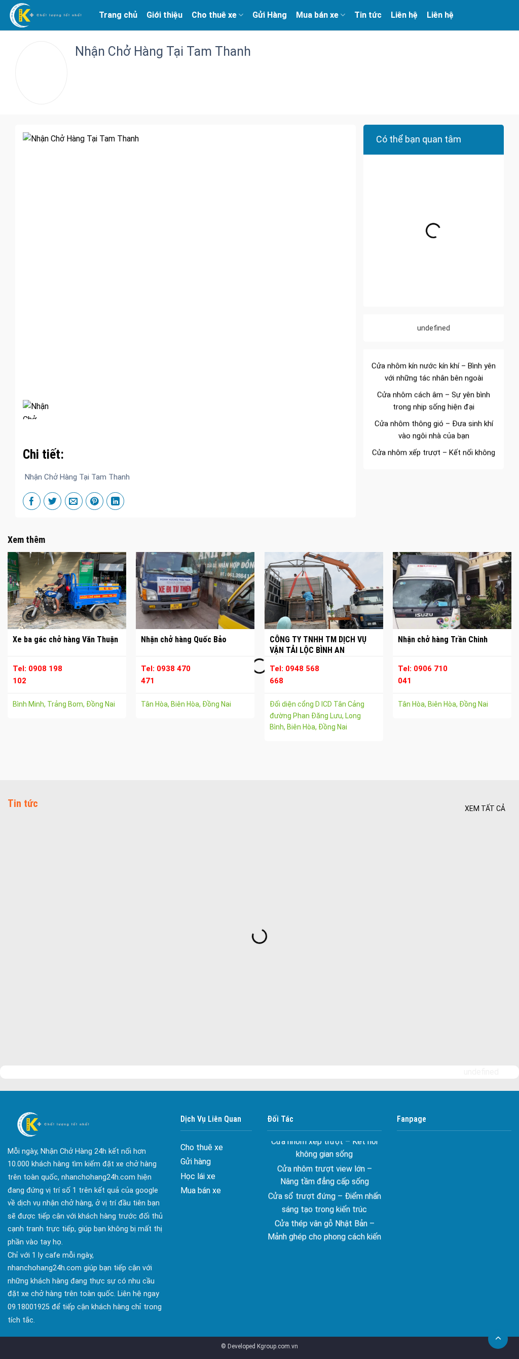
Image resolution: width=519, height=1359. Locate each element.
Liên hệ (404, 15)
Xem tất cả (485, 808)
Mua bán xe (317, 15)
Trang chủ (118, 15)
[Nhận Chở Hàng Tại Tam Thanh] (39, 409)
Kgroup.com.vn (277, 1346)
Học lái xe (197, 1176)
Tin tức (368, 15)
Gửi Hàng (269, 15)
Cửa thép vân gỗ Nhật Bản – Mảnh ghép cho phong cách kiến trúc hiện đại (324, 1216)
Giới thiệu (164, 15)
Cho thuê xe (214, 15)
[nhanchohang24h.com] (46, 15)
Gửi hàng (195, 1161)
